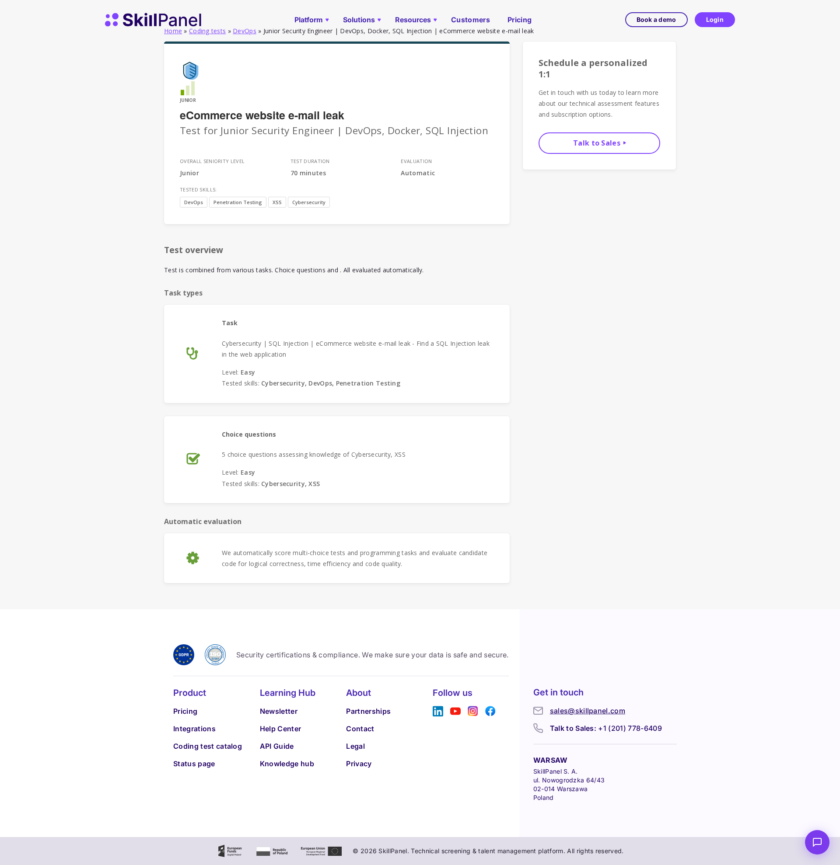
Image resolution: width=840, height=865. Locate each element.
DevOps (193, 202)
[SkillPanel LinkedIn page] (438, 711)
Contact (360, 728)
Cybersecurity (309, 202)
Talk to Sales (596, 143)
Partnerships (368, 711)
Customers (470, 19)
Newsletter (279, 711)
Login (715, 19)
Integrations (194, 728)
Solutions (359, 19)
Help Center (280, 728)
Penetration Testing (238, 202)
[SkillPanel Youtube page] (455, 711)
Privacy (358, 763)
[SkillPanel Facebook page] (490, 711)
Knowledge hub (287, 763)
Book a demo (656, 19)
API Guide (277, 746)
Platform (308, 19)
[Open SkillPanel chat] (817, 842)
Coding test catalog (207, 746)
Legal (355, 746)
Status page (194, 763)
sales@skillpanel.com (587, 710)
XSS (277, 202)
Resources (413, 19)
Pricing (520, 19)
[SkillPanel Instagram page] (473, 711)
